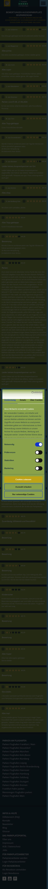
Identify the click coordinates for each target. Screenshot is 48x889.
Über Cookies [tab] (36, 400)
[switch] (38, 452)
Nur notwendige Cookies (23, 494)
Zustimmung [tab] (10, 400)
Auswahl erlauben (23, 487)
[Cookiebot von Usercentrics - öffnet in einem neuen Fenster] (32, 393)
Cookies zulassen (23, 479)
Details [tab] (23, 400)
